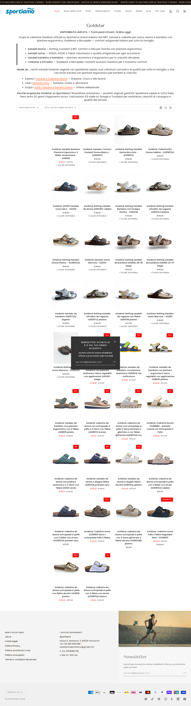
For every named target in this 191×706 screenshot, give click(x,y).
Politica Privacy (12, 645)
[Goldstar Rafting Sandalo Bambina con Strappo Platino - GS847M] (128, 186)
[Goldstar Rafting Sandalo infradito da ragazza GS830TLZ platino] (160, 186)
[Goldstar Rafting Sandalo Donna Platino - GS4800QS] (66, 240)
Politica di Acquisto (14, 655)
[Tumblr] (172, 699)
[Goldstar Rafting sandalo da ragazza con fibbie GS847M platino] (128, 294)
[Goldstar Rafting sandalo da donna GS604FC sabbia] (97, 186)
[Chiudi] (116, 341)
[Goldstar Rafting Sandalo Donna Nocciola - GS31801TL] (128, 130)
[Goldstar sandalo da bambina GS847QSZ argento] (66, 294)
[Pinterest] (159, 699)
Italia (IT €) (13, 692)
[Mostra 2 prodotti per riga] (160, 108)
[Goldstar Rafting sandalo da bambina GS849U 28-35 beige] (128, 240)
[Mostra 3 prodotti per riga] (165, 108)
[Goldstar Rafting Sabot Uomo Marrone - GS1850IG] (66, 348)
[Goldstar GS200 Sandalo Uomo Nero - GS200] (66, 186)
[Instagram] (165, 699)
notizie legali (11, 641)
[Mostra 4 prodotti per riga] (171, 108)
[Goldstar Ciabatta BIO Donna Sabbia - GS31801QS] (160, 130)
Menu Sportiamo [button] (14, 632)
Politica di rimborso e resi (17, 650)
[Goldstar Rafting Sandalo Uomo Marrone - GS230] (160, 294)
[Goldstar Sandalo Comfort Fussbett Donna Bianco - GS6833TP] (97, 130)
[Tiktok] (152, 699)
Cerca (8, 636)
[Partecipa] (113, 362)
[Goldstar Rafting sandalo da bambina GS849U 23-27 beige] (160, 240)
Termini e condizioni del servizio (21, 659)
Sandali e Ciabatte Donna (51, 78)
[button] (57, 11)
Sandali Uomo (40, 83)
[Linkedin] (178, 699)
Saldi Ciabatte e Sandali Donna (53, 87)
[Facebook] (146, 699)
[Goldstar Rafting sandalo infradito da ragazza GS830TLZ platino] (97, 294)
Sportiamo (13, 699)
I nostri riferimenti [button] (71, 632)
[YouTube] (184, 699)
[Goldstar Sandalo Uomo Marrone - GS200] (97, 240)
